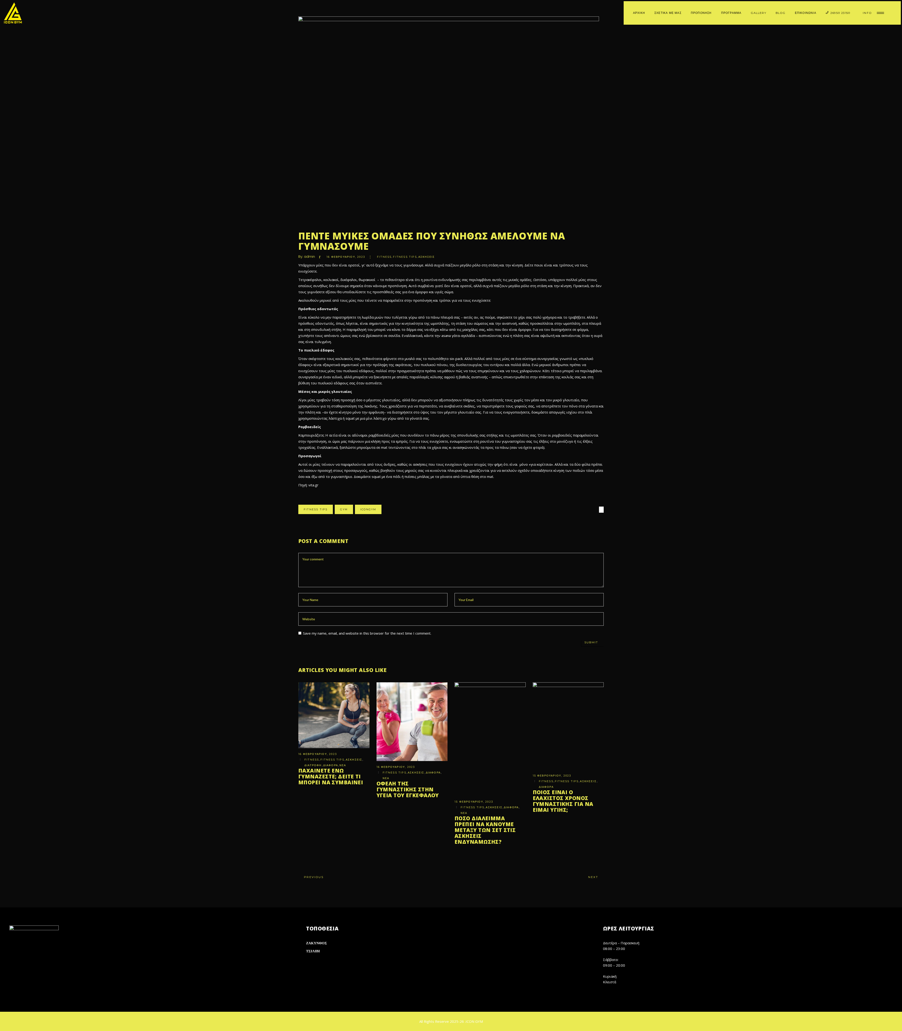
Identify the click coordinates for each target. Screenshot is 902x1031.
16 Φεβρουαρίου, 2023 (346, 256)
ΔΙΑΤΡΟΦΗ (313, 765)
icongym (368, 509)
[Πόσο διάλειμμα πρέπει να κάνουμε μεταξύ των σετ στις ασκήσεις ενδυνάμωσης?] (490, 739)
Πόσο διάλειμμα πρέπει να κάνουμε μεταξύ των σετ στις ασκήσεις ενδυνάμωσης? (485, 830)
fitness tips (315, 509)
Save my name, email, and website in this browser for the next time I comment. (367, 633)
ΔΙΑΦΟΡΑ (330, 765)
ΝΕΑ (342, 765)
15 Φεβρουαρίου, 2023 (474, 801)
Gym (344, 509)
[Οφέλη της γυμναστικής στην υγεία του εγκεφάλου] (412, 721)
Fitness (384, 256)
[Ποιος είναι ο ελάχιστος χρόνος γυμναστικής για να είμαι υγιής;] (568, 726)
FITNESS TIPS (405, 256)
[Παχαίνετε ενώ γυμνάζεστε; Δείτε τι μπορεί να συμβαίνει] (333, 715)
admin (309, 256)
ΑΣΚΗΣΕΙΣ (426, 256)
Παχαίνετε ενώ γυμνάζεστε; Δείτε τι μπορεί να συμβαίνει (330, 776)
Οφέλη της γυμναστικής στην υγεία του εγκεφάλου (408, 789)
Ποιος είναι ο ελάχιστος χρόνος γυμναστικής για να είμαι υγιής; (563, 801)
